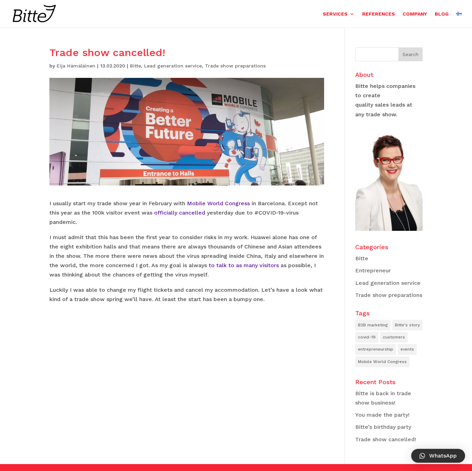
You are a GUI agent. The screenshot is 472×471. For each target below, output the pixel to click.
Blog (442, 14)
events (407, 349)
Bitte (135, 66)
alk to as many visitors (249, 265)
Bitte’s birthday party (383, 427)
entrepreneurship (375, 349)
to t (214, 265)
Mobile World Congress (218, 203)
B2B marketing (373, 325)
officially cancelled (179, 212)
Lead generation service (173, 66)
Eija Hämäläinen (76, 66)
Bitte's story (407, 325)
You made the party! (382, 414)
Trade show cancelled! (385, 439)
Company (415, 14)
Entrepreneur (373, 270)
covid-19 (367, 337)
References (378, 14)
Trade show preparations (235, 66)
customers (394, 337)
